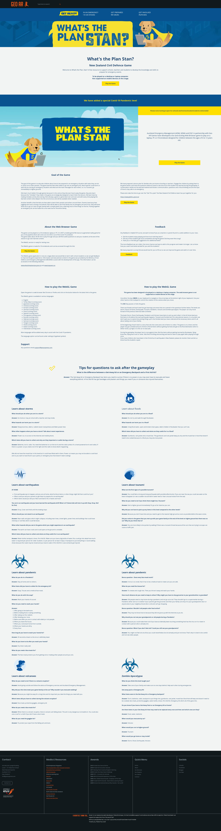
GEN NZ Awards (51, 772)
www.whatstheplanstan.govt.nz (31, 265)
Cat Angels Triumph (51, 789)
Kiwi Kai (48, 776)
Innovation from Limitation (53, 770)
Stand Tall (49, 780)
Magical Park (50, 785)
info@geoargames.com (8, 776)
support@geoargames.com (43, 348)
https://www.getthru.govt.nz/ (129, 197)
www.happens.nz (49, 265)
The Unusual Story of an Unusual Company (58, 767)
